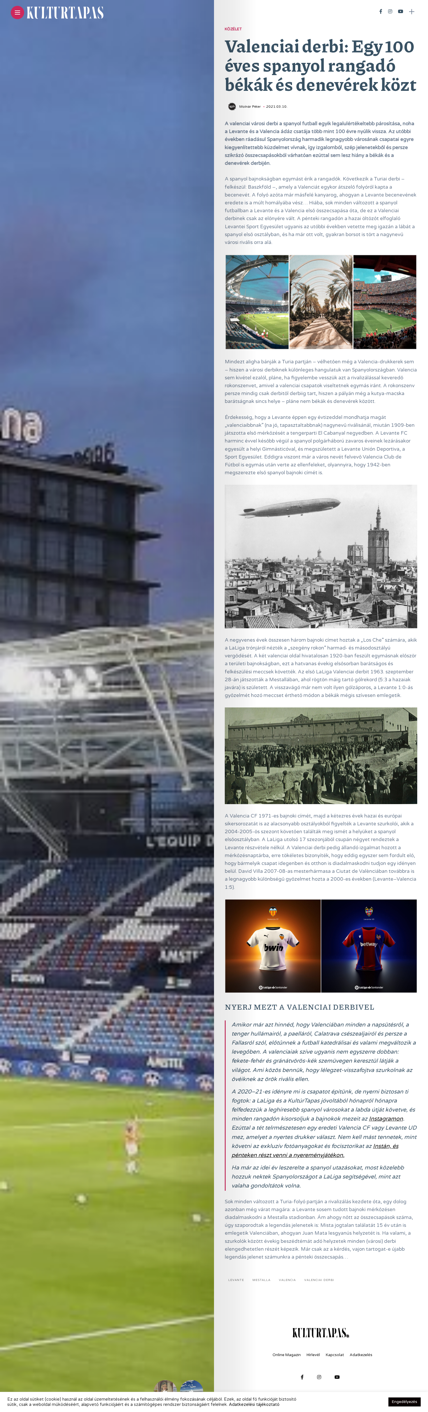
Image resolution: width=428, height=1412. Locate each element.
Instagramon (386, 1118)
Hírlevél (313, 1355)
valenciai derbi (319, 1280)
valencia (287, 1280)
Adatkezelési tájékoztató (254, 1404)
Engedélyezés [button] (404, 1401)
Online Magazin (287, 1355)
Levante (236, 1280)
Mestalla (261, 1280)
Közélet (233, 29)
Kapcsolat (335, 1355)
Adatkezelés (361, 1355)
